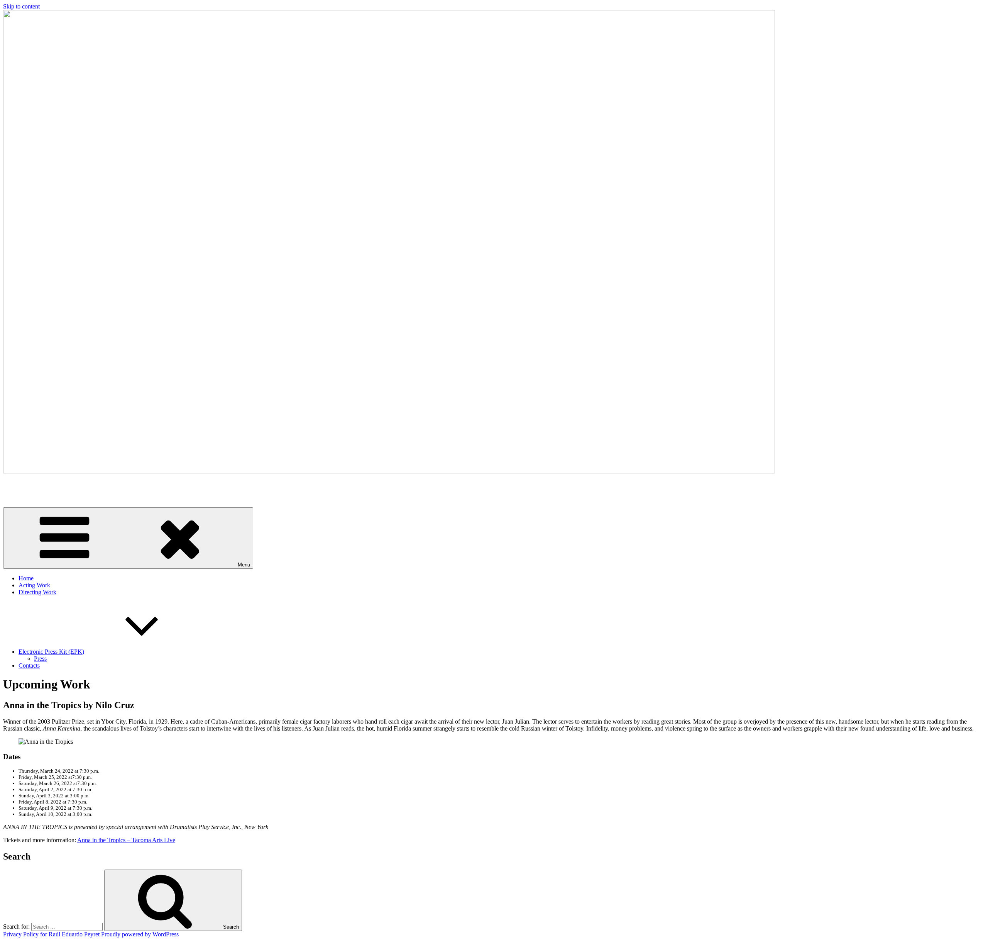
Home (26, 578)
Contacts (29, 665)
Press (40, 658)
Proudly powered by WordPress (140, 934)
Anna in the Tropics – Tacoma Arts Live (126, 840)
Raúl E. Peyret (21, 484)
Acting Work (34, 585)
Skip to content (21, 6)
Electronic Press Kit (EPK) (51, 651)
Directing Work (37, 592)
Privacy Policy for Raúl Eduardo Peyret (51, 934)
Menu (244, 565)
